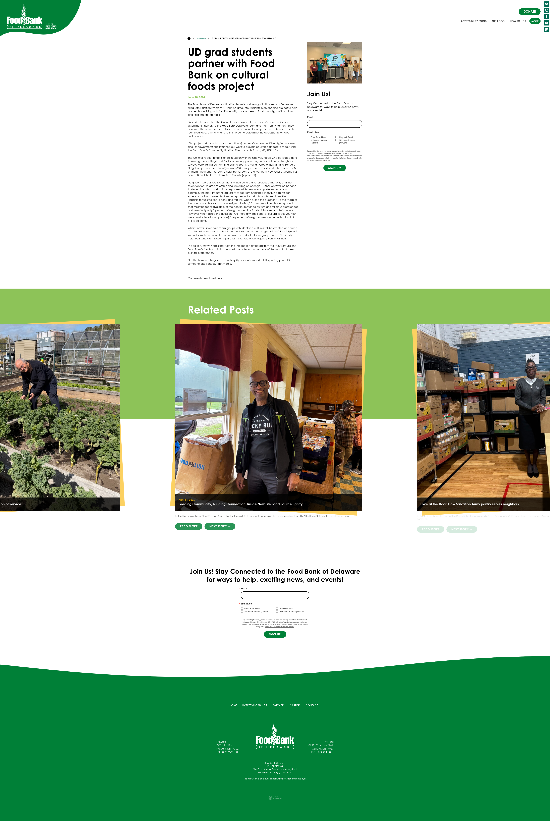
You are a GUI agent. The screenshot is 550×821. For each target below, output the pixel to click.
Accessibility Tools (474, 21)
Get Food (498, 21)
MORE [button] (535, 21)
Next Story (473, 529)
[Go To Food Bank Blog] (546, 29)
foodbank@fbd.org (275, 763)
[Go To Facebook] (546, 16)
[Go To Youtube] (546, 22)
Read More (443, 529)
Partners (278, 705)
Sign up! (334, 168)
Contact (312, 705)
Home (233, 705)
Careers (295, 705)
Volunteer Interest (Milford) (319, 141)
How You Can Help (254, 705)
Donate (530, 11)
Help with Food (346, 137)
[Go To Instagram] (546, 10)
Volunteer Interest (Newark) (347, 141)
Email (310, 117)
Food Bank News (318, 137)
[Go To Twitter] (546, 4)
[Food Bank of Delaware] (275, 735)
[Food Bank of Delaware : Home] (24, 16)
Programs (201, 38)
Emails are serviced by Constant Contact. (279, 626)
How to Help (518, 21)
